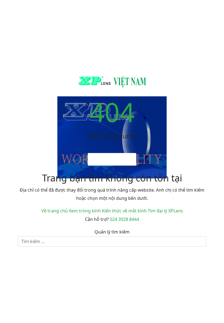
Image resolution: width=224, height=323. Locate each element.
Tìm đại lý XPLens (165, 211)
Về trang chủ (54, 211)
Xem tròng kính (85, 211)
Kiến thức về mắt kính (124, 211)
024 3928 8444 (124, 219)
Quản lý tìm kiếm (112, 232)
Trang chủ (114, 159)
